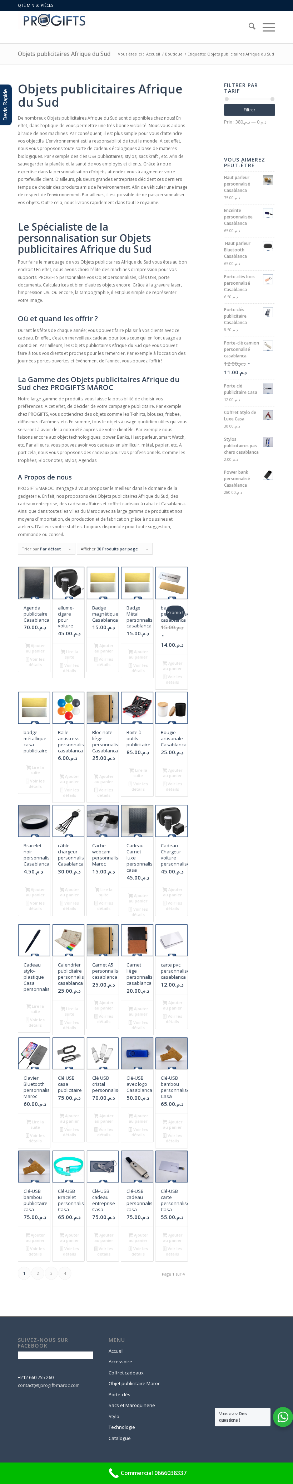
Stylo (114, 1416)
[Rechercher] (248, 27)
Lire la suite (71, 654)
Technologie (122, 1427)
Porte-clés (119, 1394)
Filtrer (249, 110)
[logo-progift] (53, 27)
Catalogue (120, 1438)
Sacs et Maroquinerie (132, 1405)
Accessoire (120, 1361)
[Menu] (265, 27)
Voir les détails (37, 661)
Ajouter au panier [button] (35, 648)
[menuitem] (248, 27)
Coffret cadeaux (126, 1372)
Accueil (116, 1351)
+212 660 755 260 (36, 1377)
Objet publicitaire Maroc (134, 1383)
